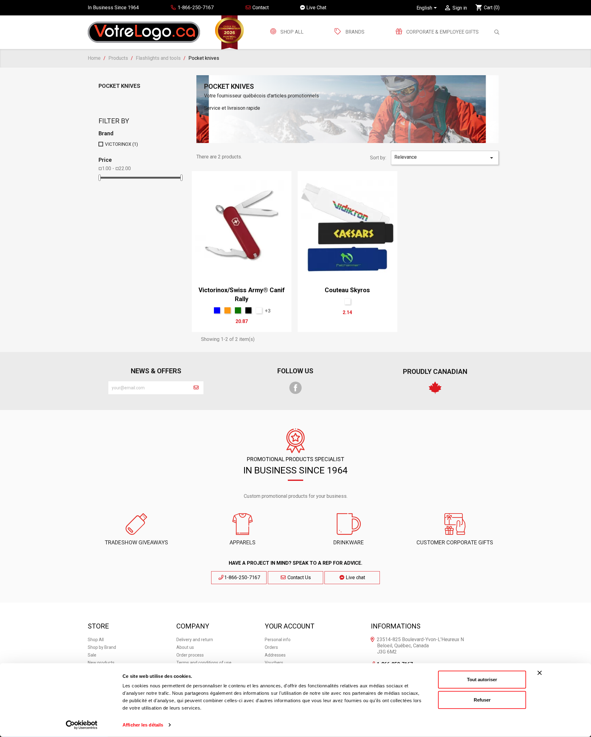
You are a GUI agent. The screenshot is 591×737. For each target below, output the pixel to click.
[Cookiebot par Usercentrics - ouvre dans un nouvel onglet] (82, 725)
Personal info (278, 639)
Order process (190, 655)
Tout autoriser (482, 679)
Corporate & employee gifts (442, 32)
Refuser (482, 699)
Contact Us (298, 577)
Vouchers (274, 662)
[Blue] (217, 310)
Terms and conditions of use (203, 662)
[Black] (248, 310)
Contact (260, 7)
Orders (271, 647)
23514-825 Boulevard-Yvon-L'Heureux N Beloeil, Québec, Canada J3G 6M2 (420, 646)
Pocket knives (119, 86)
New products (101, 662)
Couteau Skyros (347, 290)
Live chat (354, 577)
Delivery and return (194, 639)
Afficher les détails (143, 724)
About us (185, 647)
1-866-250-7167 (242, 577)
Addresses (275, 655)
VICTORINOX (121, 144)
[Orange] (227, 310)
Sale (92, 655)
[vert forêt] (238, 310)
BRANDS (354, 32)
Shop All (291, 32)
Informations (395, 626)
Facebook (295, 388)
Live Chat (315, 7)
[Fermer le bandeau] (539, 673)
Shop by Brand (102, 647)
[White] (259, 310)
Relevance (444, 158)
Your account (290, 626)
